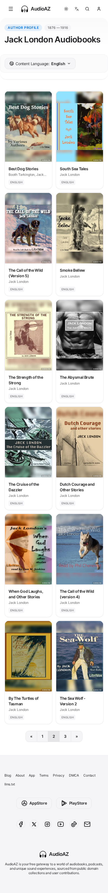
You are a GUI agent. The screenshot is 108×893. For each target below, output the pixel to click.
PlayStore (78, 803)
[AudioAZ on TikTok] (74, 824)
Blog (7, 775)
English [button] (40, 63)
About (20, 775)
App (32, 775)
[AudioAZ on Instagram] (47, 824)
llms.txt (9, 784)
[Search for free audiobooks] (87, 8)
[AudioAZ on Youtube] (60, 824)
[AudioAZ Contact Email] (87, 824)
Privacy (59, 775)
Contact (89, 775)
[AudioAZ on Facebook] (20, 824)
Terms (43, 775)
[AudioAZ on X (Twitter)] (34, 824)
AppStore (38, 803)
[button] (10, 8)
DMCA (74, 775)
